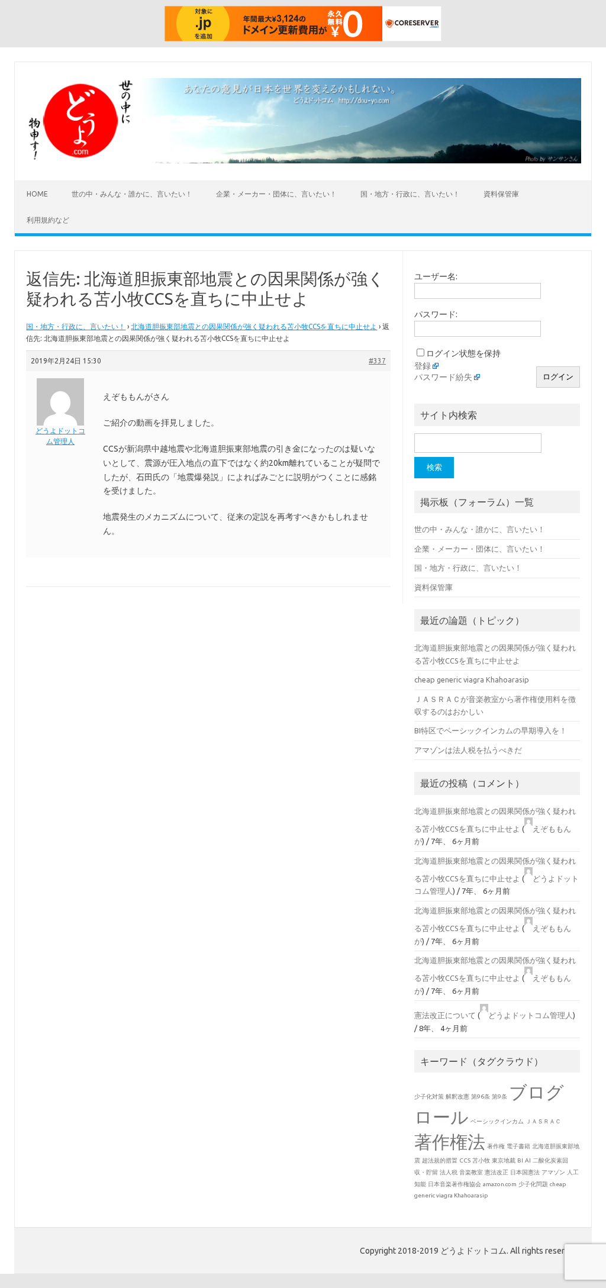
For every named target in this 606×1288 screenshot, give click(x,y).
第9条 (499, 1096)
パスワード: (435, 314)
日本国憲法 (525, 1172)
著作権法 (449, 1142)
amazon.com (500, 1184)
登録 (422, 366)
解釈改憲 (457, 1096)
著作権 (496, 1146)
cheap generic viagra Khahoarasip (471, 679)
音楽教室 (471, 1172)
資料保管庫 (501, 194)
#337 (377, 361)
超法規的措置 (439, 1160)
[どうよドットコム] (303, 160)
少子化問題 (533, 1184)
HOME (37, 194)
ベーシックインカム (497, 1121)
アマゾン (553, 1172)
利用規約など (48, 220)
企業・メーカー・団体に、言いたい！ (276, 194)
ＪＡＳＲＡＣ (543, 1121)
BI (520, 1160)
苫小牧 (481, 1160)
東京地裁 (503, 1160)
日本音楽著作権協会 (454, 1184)
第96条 (480, 1096)
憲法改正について (445, 1015)
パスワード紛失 (443, 377)
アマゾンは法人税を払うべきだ (468, 750)
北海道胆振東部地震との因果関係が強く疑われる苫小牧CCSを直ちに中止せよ (254, 326)
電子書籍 (518, 1146)
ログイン (558, 376)
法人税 (448, 1172)
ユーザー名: (435, 276)
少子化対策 (429, 1096)
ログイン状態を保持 (463, 353)
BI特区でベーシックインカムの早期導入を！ (490, 730)
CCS (464, 1160)
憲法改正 (496, 1172)
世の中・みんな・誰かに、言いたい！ (132, 194)
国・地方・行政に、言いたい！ (410, 194)
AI (528, 1160)
